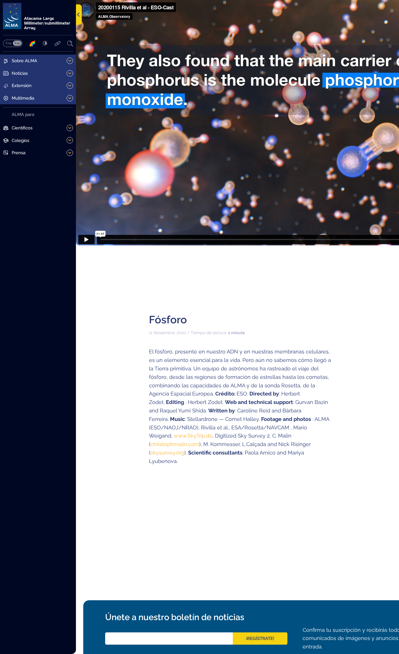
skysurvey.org (167, 453)
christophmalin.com (174, 444)
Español (17, 43)
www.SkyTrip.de (193, 436)
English (8, 43)
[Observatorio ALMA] (38, 16)
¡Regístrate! (260, 638)
